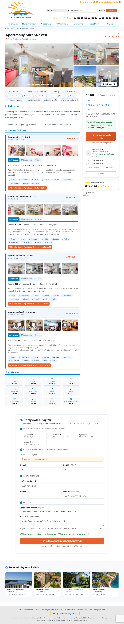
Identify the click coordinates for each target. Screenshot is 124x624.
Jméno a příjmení (28, 481)
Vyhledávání (46, 24)
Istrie (7, 29)
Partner (49, 620)
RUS (63, 511)
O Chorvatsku (62, 24)
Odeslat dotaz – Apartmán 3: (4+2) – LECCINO (29, 304)
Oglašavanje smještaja (66, 613)
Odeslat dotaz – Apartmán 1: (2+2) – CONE (28, 188)
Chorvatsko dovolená (51, 618)
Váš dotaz (29, 516)
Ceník (39, 160)
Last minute (78, 24)
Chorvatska (62, 618)
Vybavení (14, 160)
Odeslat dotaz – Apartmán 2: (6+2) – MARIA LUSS (31, 247)
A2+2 (90, 105)
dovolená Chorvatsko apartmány (32, 618)
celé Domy (94, 24)
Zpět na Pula (89, 193)
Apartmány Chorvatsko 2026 (77, 618)
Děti (70, 465)
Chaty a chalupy (107, 618)
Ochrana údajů (82, 610)
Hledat (112, 10)
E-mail (23, 491)
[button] (101, 185)
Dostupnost (27, 160)
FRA (56, 511)
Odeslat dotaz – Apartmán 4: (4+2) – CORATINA (30, 365)
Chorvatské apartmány (79, 620)
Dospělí (24, 465)
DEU (36, 511)
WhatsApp (95, 167)
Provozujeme (16, 618)
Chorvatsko (13, 24)
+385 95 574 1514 (95, 161)
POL (77, 511)
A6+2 (95, 105)
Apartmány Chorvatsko (63, 620)
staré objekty (41, 620)
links (53, 620)
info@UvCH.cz (99, 610)
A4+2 (101, 105)
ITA (43, 511)
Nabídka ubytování (29, 24)
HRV (70, 511)
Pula (12, 29)
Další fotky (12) (110, 84)
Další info (110, 24)
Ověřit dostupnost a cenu (102, 136)
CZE (22, 511)
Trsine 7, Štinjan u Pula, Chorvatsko (22, 39)
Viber (110, 167)
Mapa (102, 173)
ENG (29, 511)
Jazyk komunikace (33, 507)
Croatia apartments (94, 618)
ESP (50, 511)
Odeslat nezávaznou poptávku (63, 541)
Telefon (71, 491)
